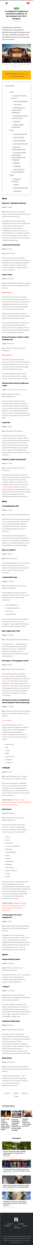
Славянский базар (19, 140)
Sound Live (16, 121)
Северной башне (7, 487)
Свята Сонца (17, 104)
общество (25, 1093)
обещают (5, 438)
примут (4, 521)
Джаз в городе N (18, 137)
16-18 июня (10, 389)
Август (12, 175)
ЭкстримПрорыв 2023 (20, 134)
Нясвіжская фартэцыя (20, 188)
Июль (12, 130)
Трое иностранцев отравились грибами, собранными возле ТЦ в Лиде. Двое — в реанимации (14, 1153)
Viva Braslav (17, 166)
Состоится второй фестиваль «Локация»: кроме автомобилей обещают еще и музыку (16, 802)
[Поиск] (23, 3)
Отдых (16, 8)
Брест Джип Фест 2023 (20, 144)
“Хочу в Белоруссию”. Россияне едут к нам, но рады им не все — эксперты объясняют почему (16, 1170)
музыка (16, 1093)
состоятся (19, 975)
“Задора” (16, 184)
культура (7, 1093)
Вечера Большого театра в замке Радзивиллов (18, 110)
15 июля (23, 389)
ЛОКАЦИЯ (16, 163)
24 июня (17, 389)
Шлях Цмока (17, 191)
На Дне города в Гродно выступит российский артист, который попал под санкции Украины (16, 1186)
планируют (5, 676)
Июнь (12, 92)
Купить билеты (7, 720)
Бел (28, 3)
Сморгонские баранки (20, 101)
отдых (16, 1096)
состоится (5, 827)
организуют (13, 649)
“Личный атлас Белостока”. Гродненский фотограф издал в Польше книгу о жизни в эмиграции (15, 1203)
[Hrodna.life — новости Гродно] (6, 3)
